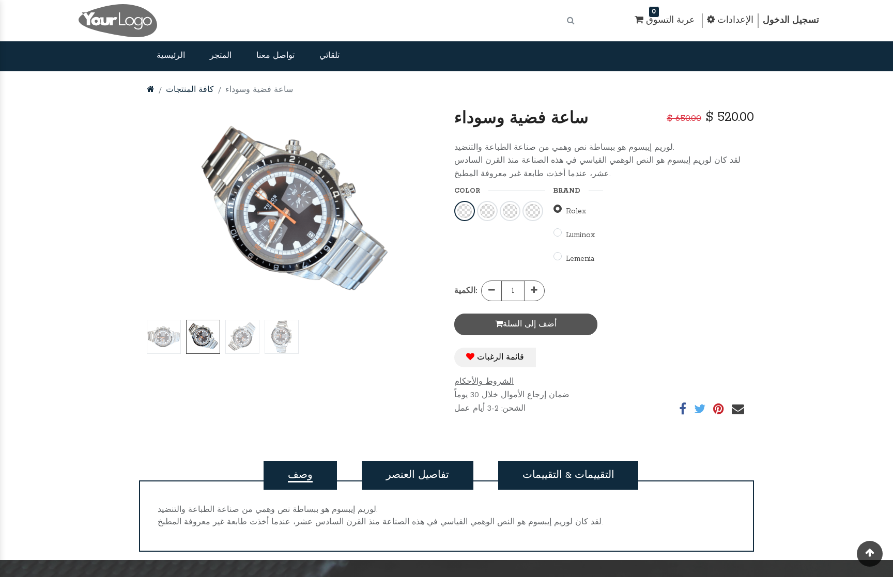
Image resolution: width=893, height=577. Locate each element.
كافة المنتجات (190, 90)
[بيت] (151, 90)
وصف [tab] (300, 475)
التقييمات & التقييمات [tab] (568, 475)
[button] (169, 212)
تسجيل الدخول (791, 20)
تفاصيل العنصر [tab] (417, 475)
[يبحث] (570, 20)
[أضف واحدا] (534, 291)
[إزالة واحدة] (492, 291)
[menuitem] (170, 56)
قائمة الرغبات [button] (499, 357)
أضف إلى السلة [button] (530, 324)
